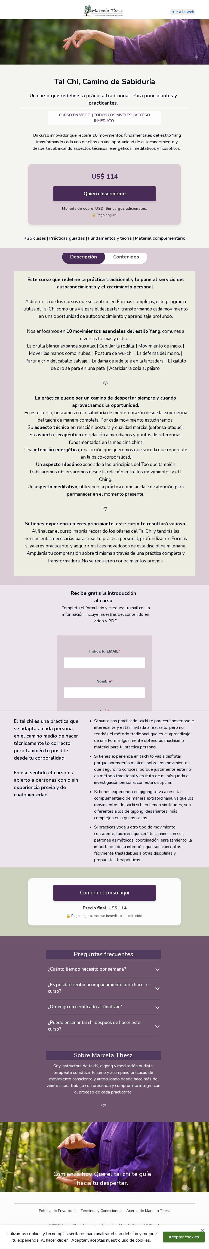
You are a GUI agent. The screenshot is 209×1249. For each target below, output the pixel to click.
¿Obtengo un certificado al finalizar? (85, 1007)
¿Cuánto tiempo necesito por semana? (87, 969)
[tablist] (104, 257)
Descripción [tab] (83, 257)
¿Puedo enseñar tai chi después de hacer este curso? (94, 1025)
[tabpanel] (104, 423)
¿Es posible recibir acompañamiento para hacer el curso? (99, 988)
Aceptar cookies (183, 1237)
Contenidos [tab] (126, 257)
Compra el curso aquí (104, 892)
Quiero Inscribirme (105, 193)
